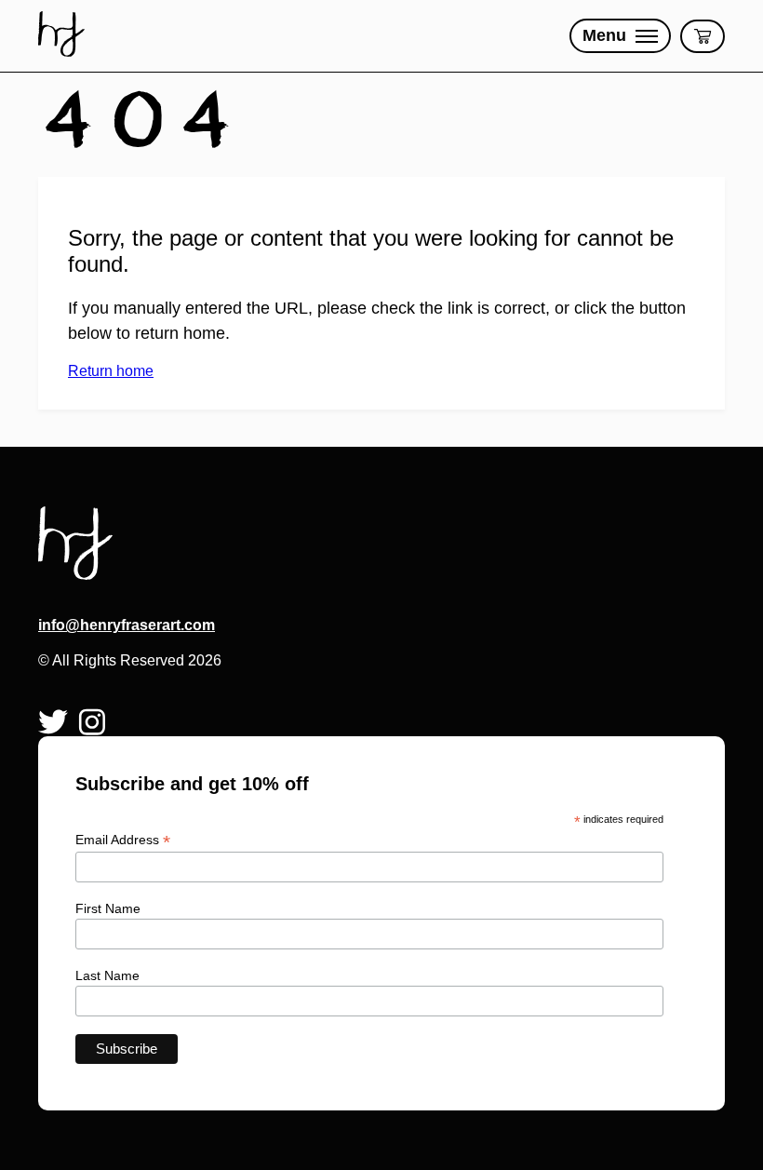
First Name (108, 908)
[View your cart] (702, 36)
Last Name (107, 975)
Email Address (122, 840)
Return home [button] (111, 371)
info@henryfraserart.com (126, 625)
